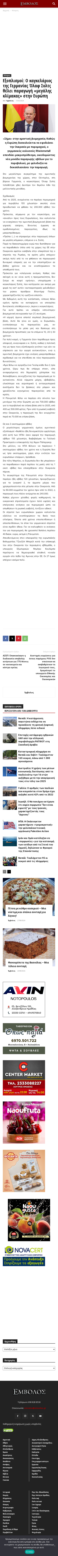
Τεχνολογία (36, 1517)
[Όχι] (54, 1545)
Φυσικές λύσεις (38, 1529)
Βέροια (5, 1470)
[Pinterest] (18, 638)
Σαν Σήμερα (36, 1504)
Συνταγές (35, 1513)
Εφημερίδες (36, 1470)
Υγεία (34, 1523)
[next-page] (9, 871)
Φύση (34, 1526)
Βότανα (6, 1477)
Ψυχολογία (36, 1532)
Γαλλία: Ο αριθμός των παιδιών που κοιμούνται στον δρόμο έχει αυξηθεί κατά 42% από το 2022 (36, 791)
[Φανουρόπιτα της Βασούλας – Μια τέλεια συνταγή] (29, 947)
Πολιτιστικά (37, 1501)
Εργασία (35, 1464)
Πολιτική (35, 1498)
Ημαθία (35, 1473)
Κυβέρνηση (7, 1510)
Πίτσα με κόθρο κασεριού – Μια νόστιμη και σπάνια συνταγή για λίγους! (27, 912)
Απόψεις (6, 1464)
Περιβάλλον (8, 1532)
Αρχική (6, 10)
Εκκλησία (35, 1452)
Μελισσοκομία (9, 1513)
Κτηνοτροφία (8, 1507)
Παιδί (5, 1526)
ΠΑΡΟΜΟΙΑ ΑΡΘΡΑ (13, 706)
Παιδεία (6, 1523)
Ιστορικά (6, 1492)
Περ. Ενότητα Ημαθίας (41, 1495)
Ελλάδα (35, 1455)
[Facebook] (5, 638)
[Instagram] (25, 1416)
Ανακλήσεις (7, 1455)
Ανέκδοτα (6, 1461)
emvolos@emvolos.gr (35, 1408)
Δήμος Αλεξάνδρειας (40, 1439)
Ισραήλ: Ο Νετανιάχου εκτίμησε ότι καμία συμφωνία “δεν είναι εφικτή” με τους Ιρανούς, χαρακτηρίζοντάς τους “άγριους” (36, 808)
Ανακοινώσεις (8, 1458)
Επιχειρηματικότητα (40, 1461)
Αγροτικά (6, 1439)
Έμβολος (10, 101)
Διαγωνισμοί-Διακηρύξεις (42, 1442)
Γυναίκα (6, 1480)
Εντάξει (29, 1552)
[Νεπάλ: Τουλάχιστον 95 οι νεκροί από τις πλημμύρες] (10, 861)
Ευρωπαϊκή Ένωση (39, 1467)
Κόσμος (15, 10)
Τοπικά (34, 1520)
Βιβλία (5, 1473)
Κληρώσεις (7, 1498)
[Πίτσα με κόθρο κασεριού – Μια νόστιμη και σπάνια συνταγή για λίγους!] (29, 897)
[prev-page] (4, 871)
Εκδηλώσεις (36, 1449)
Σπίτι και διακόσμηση (40, 1510)
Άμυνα (5, 1452)
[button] (4, 4)
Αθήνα (5, 1442)
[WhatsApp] (25, 638)
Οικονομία (7, 1517)
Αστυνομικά (7, 1467)
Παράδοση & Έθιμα (10, 1529)
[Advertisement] (29, 42)
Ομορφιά (6, 1520)
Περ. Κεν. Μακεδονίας (40, 1492)
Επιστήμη (36, 1458)
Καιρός (5, 1495)
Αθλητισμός (7, 1446)
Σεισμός (35, 1507)
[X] (12, 638)
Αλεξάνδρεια (8, 1449)
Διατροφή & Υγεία (39, 1446)
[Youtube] (40, 1416)
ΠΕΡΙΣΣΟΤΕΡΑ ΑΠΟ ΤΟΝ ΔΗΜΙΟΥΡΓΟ (21, 710)
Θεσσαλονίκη (37, 1477)
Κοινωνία (6, 1501)
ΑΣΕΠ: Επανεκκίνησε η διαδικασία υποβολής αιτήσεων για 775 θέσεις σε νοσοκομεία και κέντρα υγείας (16, 661)
